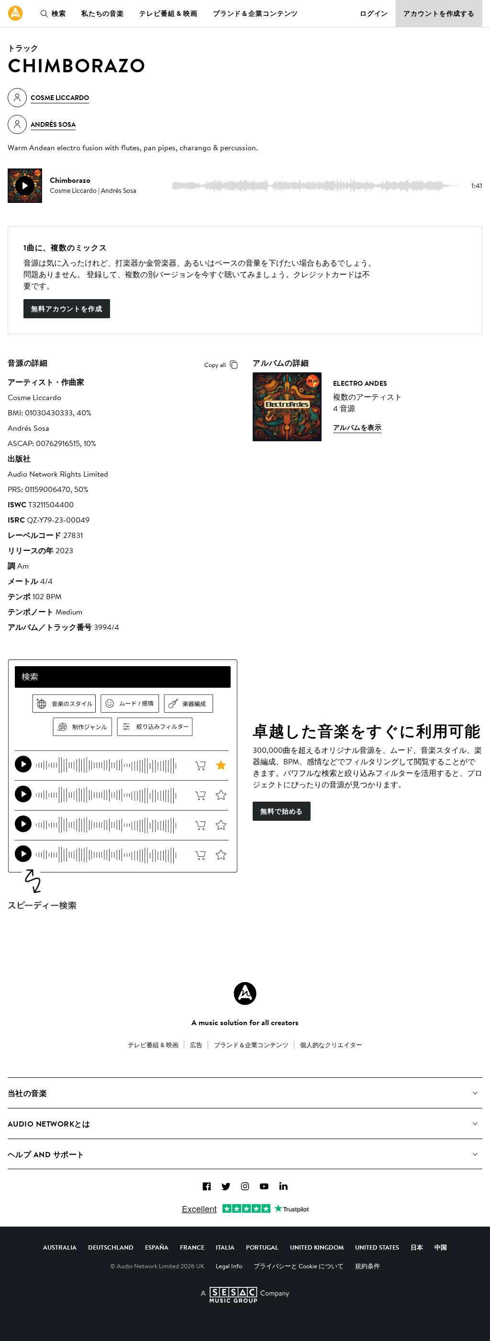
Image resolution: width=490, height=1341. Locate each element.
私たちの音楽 (102, 13)
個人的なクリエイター (331, 1044)
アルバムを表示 (357, 427)
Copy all (215, 364)
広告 (196, 1044)
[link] (15, 13)
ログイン (374, 13)
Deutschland (111, 1247)
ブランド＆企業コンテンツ (256, 13)
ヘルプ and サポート (46, 1154)
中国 (440, 1247)
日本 (417, 1247)
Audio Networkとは (49, 1123)
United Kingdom (317, 1247)
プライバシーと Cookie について (299, 1266)
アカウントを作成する (439, 13)
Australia (60, 1247)
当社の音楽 (27, 1093)
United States (377, 1247)
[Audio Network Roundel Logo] (245, 993)
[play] (24, 185)
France (192, 1247)
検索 (59, 13)
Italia (225, 1247)
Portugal (262, 1247)
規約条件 (367, 1266)
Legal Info (229, 1266)
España (156, 1247)
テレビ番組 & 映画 (168, 13)
